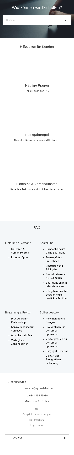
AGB (37, 409)
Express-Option (20, 257)
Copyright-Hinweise (57, 351)
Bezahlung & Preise (18, 312)
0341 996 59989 (38, 395)
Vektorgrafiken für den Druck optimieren (56, 343)
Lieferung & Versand (18, 242)
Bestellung (46, 242)
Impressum (37, 425)
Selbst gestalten (50, 312)
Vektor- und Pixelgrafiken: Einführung (53, 359)
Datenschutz (37, 419)
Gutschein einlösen (22, 335)
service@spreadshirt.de (39, 388)
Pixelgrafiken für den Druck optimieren (55, 331)
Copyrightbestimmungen (37, 414)
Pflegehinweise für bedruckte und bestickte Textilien (57, 295)
